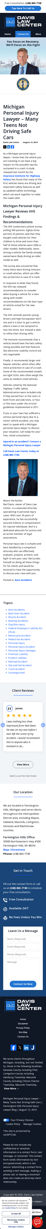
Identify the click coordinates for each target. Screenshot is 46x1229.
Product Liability (17, 657)
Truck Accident (16, 669)
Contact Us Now (23, 983)
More (38, 34)
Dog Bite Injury (16, 624)
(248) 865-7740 (21, 853)
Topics (8, 603)
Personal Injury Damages (22, 650)
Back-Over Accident (19, 613)
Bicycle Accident (17, 617)
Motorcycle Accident (19, 635)
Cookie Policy (13, 1124)
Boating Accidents (18, 620)
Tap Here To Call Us (23, 8)
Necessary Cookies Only (16, 1221)
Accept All (16, 1213)
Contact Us (23, 34)
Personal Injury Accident (21, 646)
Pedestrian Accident (19, 639)
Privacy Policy (23, 1027)
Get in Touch (23, 870)
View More (23, 764)
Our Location (23, 792)
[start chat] (37, 1222)
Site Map (23, 1032)
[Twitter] (20, 1047)
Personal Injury (16, 643)
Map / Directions (14, 849)
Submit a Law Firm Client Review (23, 776)
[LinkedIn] (26, 1047)
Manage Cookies (32, 1124)
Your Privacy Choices (22, 1120)
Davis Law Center (33, 1194)
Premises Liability (18, 654)
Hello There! (36, 1212)
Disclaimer (23, 1023)
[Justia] (33, 1047)
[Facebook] (13, 1047)
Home (8, 34)
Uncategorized (16, 672)
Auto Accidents (23, 579)
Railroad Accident (17, 661)
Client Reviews (23, 690)
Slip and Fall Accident (20, 665)
